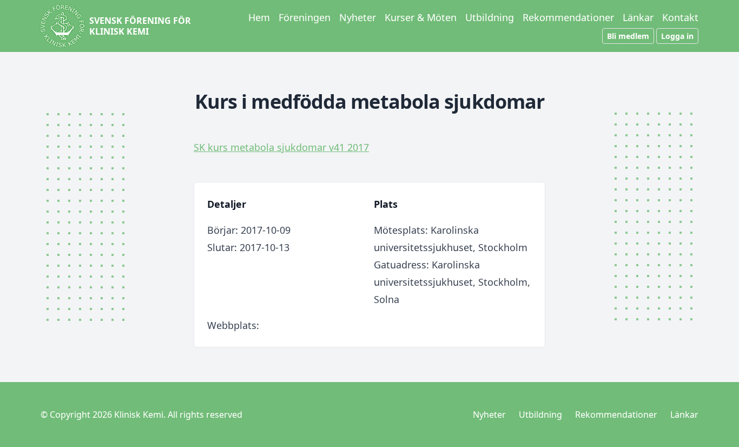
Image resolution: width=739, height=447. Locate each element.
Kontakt (680, 17)
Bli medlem (628, 36)
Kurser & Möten (421, 17)
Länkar (638, 17)
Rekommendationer (568, 17)
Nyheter (357, 17)
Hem (259, 17)
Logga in (677, 36)
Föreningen (305, 17)
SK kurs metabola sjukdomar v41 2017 (281, 147)
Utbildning (489, 17)
